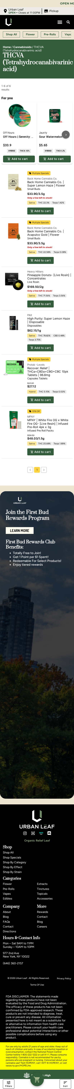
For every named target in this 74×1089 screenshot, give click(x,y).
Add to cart (42, 211)
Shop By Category (14, 862)
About (7, 912)
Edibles (7, 898)
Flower (7, 884)
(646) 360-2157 (13, 963)
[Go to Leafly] (33, 833)
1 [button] (37, 469)
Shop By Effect (12, 867)
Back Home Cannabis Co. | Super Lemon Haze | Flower (46, 183)
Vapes (7, 893)
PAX (29, 315)
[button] (31, 11)
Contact (8, 926)
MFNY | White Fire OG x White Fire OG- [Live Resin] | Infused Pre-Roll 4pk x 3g (47, 423)
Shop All (8, 852)
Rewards (42, 912)
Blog (6, 916)
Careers (42, 926)
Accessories (44, 898)
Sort (65, 1086)
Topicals (42, 893)
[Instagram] (25, 833)
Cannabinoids (22, 47)
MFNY (30, 416)
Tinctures (43, 889)
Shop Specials (12, 857)
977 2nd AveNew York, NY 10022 (16, 954)
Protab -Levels (36, 364)
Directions (9, 931)
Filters (8, 1086)
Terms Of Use (37, 984)
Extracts (42, 884)
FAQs (6, 921)
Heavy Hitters (35, 271)
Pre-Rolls (8, 889)
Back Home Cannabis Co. (42, 178)
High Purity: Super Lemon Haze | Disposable (48, 320)
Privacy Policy (64, 978)
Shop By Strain (12, 872)
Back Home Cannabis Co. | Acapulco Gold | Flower (45, 232)
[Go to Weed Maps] (41, 833)
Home (7, 47)
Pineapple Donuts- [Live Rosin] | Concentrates (49, 276)
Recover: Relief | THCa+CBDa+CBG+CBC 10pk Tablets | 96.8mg (47, 371)
